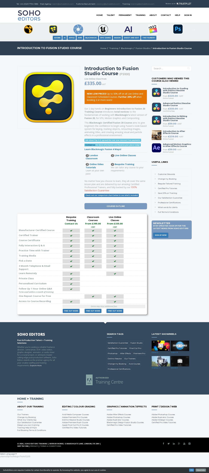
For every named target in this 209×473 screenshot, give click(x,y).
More (71, 311)
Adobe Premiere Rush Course (75, 422)
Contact (166, 15)
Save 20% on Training (167, 193)
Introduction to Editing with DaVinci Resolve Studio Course (175, 118)
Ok (191, 470)
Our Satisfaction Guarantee (170, 198)
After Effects (125, 353)
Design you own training (28, 425)
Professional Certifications (169, 202)
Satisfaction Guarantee (118, 343)
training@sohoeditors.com (142, 4)
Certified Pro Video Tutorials (74, 427)
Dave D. (155, 352)
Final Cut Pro (135, 348)
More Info (201, 470)
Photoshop (113, 353)
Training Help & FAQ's (27, 427)
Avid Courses (134, 364)
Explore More (35, 365)
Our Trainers (129, 358)
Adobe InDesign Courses (162, 420)
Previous (15, 29)
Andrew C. (156, 368)
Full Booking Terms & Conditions (31, 430)
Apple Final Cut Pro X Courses (75, 425)
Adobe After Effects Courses (119, 414)
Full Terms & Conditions (168, 212)
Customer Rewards (166, 174)
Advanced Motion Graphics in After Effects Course (177, 145)
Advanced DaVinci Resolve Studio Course (176, 104)
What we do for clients (167, 207)
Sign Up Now (161, 235)
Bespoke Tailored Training (169, 183)
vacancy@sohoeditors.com (108, 4)
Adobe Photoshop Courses (118, 417)
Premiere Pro (139, 353)
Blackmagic (127, 48)
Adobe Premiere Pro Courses (74, 417)
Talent (111, 15)
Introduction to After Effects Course (174, 132)
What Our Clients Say (27, 420)
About (153, 15)
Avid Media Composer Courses (75, 414)
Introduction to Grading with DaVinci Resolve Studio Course (175, 90)
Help (177, 15)
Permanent (125, 15)
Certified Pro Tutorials (167, 188)
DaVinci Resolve (115, 358)
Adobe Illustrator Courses (118, 420)
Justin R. (174, 352)
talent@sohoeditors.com (63, 4)
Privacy (34, 446)
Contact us (90, 145)
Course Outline (116, 206)
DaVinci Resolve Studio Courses (76, 420)
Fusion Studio (143, 48)
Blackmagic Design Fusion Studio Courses (125, 422)
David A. (174, 368)
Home (99, 15)
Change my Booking (167, 179)
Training (141, 15)
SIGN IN (188, 15)
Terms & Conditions (50, 446)
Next (194, 29)
